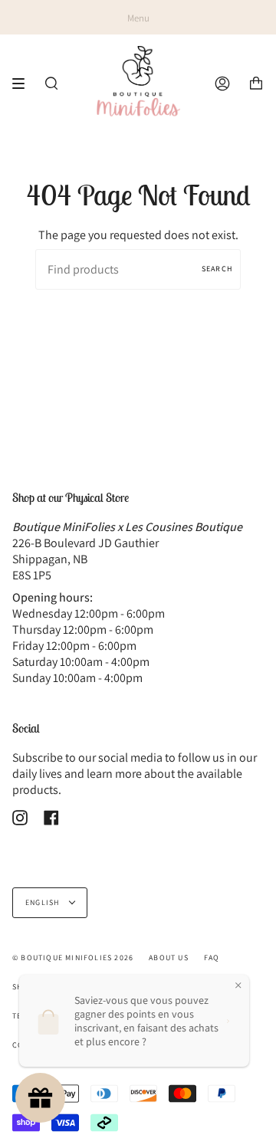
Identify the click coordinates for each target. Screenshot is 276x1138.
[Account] (222, 83)
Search (217, 269)
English (43, 902)
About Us (169, 958)
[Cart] (256, 83)
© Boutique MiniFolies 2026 (72, 958)
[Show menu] (23, 83)
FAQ (212, 958)
